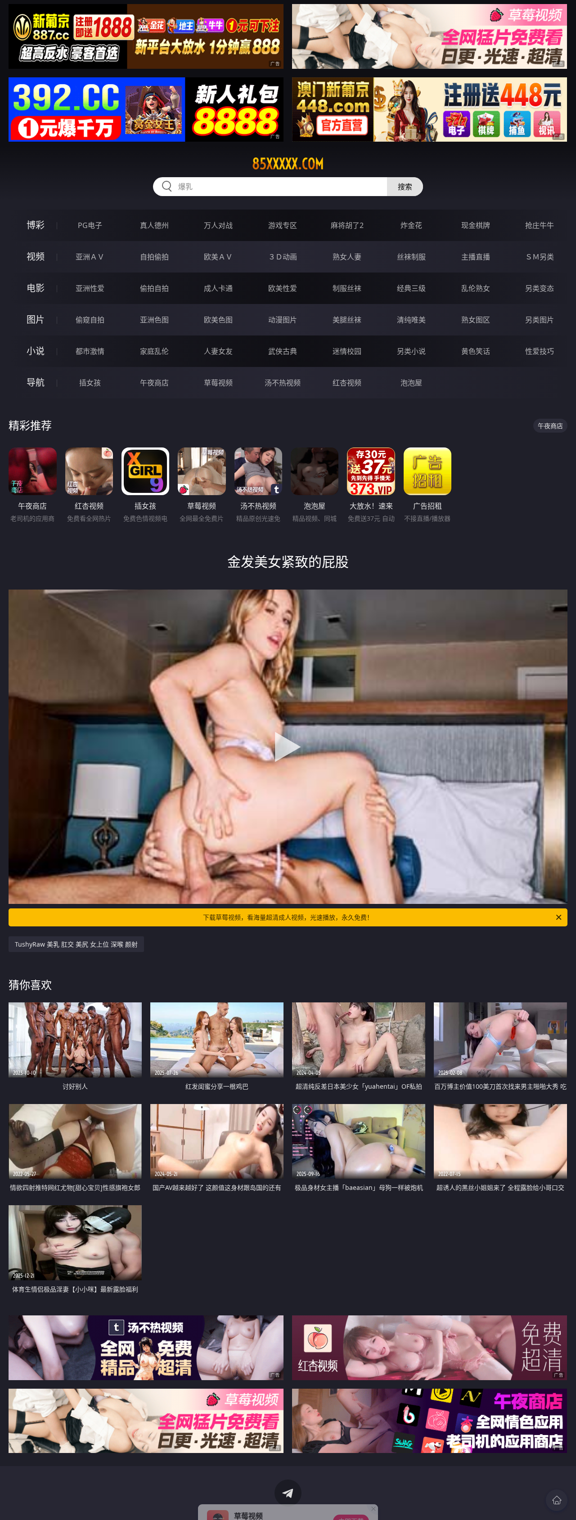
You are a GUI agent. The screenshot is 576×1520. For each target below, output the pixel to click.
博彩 (36, 225)
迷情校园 (347, 351)
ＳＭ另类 (539, 257)
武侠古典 (282, 351)
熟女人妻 (347, 257)
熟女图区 (475, 320)
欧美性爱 (282, 288)
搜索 (405, 187)
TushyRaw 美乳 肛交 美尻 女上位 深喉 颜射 (76, 944)
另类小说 (411, 351)
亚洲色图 (154, 320)
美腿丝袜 (347, 320)
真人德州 (154, 225)
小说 (36, 351)
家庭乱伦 (154, 351)
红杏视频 (347, 383)
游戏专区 (282, 225)
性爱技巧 (539, 351)
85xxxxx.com (288, 164)
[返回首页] (556, 1500)
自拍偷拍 (154, 257)
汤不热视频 (283, 383)
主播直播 (475, 257)
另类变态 (539, 288)
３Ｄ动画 (282, 257)
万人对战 (218, 225)
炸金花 (411, 225)
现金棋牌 (475, 225)
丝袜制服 (411, 257)
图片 (36, 319)
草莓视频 (218, 383)
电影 (36, 288)
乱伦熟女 (475, 288)
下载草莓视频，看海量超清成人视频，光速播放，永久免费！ (288, 917)
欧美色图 (218, 320)
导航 (36, 382)
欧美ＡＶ (218, 257)
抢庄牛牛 (539, 225)
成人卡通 (218, 288)
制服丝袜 (347, 288)
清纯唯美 (411, 320)
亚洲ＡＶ (90, 257)
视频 (36, 256)
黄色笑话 (475, 351)
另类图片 (539, 320)
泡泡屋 (411, 383)
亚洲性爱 (90, 288)
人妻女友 (218, 351)
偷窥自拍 (90, 320)
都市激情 (90, 351)
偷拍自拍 (154, 288)
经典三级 (411, 288)
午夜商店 (154, 383)
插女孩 (90, 383)
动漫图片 (282, 320)
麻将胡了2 (347, 225)
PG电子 (90, 225)
